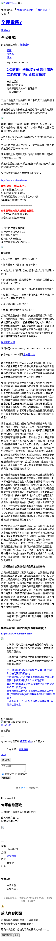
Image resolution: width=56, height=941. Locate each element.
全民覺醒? (11, 22)
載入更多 (6, 760)
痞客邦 (23, 741)
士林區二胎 (29, 354)
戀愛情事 (23, 749)
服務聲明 (31, 901)
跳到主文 (5, 30)
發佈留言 (6, 778)
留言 (30, 741)
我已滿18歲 (7, 935)
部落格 (10, 54)
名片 (9, 57)
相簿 (9, 50)
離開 (16, 935)
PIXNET (13, 898)
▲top (3, 754)
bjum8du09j (6, 725)
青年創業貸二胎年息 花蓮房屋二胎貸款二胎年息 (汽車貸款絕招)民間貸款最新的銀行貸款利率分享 (31, 694)
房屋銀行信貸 (8, 342)
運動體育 (24, 44)
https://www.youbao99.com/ (14, 180)
